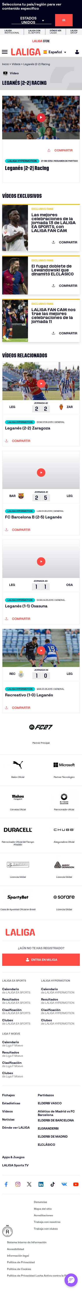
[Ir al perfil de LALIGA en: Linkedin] (41, 1184)
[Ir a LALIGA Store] (41, 41)
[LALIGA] (26, 51)
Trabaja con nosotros (47, 1221)
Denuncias (40, 1202)
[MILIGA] (75, 52)
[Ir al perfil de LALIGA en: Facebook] (6, 1184)
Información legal (18, 1255)
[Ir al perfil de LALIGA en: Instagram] (18, 1184)
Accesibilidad (15, 1249)
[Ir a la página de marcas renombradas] (17, 1231)
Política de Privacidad (21, 1262)
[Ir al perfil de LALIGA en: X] (29, 1184)
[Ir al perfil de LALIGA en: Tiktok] (53, 1184)
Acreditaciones (43, 1215)
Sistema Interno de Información (26, 1242)
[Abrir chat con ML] (71, 1280)
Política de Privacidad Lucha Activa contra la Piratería (41, 1275)
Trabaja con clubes (46, 1228)
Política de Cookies (19, 1269)
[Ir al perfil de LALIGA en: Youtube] (76, 1184)
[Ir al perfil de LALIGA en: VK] (64, 1184)
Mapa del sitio (43, 1208)
